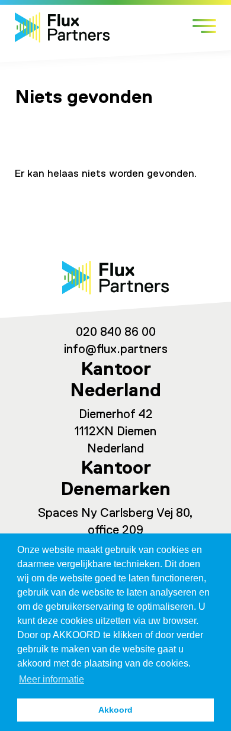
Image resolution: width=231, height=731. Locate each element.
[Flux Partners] (62, 27)
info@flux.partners (116, 350)
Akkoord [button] (115, 709)
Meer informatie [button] (51, 679)
